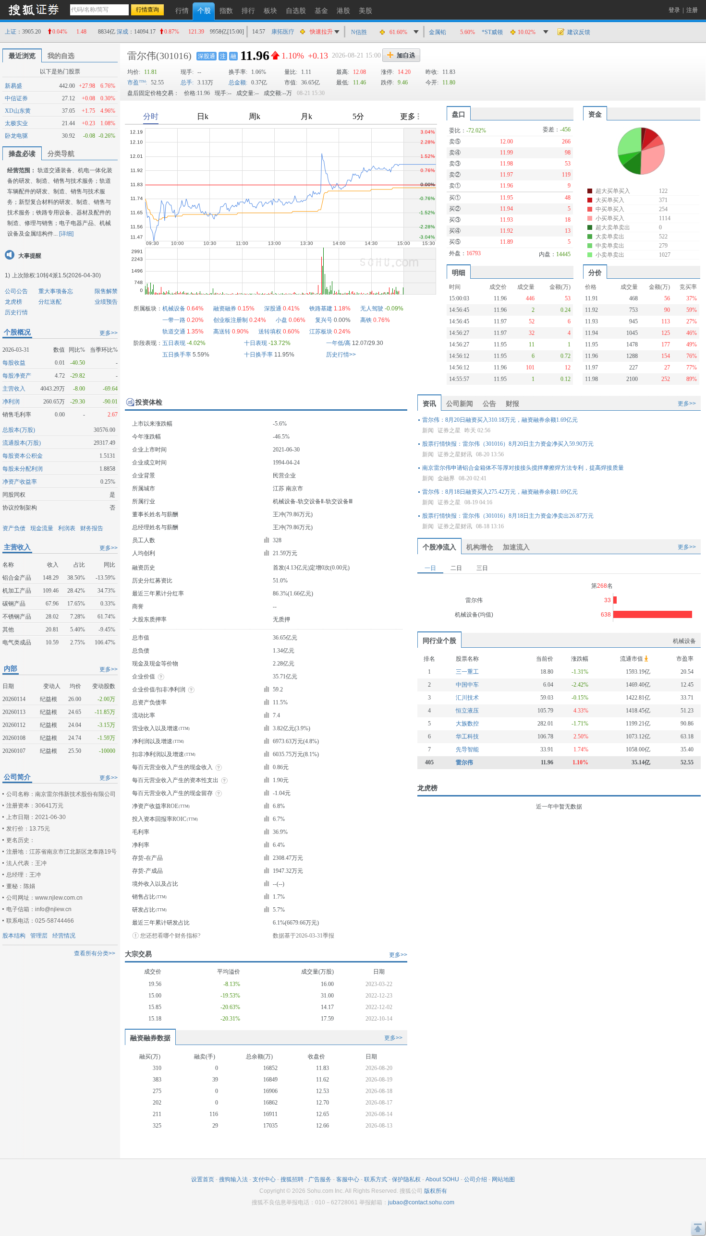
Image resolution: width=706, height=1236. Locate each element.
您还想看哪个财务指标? (170, 935)
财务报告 (91, 528)
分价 (595, 272)
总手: (187, 82)
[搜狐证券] (33, 9)
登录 (674, 10)
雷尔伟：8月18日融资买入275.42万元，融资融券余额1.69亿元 (500, 491)
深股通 (206, 56)
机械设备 (173, 308)
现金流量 (41, 528)
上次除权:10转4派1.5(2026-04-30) (56, 275)
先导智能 (467, 749)
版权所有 (435, 1191)
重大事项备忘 (55, 291)
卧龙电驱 (16, 135)
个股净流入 (439, 547)
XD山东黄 (18, 110)
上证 (10, 31)
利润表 (66, 528)
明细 (458, 272)
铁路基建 (320, 308)
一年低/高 (338, 343)
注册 (692, 10)
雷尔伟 (141, 55)
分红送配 (49, 301)
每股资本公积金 (22, 455)
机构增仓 (479, 547)
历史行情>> (341, 354)
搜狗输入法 (233, 1179)
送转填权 (269, 331)
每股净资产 (16, 375)
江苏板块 (320, 331)
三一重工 (467, 671)
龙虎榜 (13, 301)
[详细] (66, 233)
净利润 (11, 401)
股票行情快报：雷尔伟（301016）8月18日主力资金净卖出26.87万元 (508, 515)
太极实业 (16, 123)
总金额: (238, 82)
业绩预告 (106, 301)
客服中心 (347, 1179)
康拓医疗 (282, 31)
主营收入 (13, 388)
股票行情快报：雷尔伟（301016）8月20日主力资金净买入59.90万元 (508, 443)
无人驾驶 (371, 308)
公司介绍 (475, 1179)
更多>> (108, 333)
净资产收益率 (19, 481)
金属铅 (437, 32)
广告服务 (319, 1179)
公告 (489, 403)
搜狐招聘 (292, 1179)
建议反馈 (578, 32)
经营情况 (63, 935)
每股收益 (13, 362)
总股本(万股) (18, 430)
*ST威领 (492, 32)
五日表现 (173, 343)
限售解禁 (106, 291)
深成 (122, 31)
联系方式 (375, 1179)
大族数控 (467, 723)
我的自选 (61, 55)
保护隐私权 (406, 1179)
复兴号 (323, 320)
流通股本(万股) (21, 443)
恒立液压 (467, 710)
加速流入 (516, 547)
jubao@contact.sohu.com (421, 1202)
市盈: (137, 82)
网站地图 (503, 1179)
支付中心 (264, 1179)
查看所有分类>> (94, 953)
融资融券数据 (150, 1038)
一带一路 (173, 320)
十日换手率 (258, 354)
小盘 (281, 320)
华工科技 (467, 736)
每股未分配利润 (22, 468)
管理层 (39, 935)
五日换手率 (176, 354)
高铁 (366, 320)
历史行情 (16, 312)
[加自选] (401, 55)
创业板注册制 (230, 320)
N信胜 (359, 32)
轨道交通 (173, 331)
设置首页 (202, 1179)
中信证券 (16, 98)
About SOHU (442, 1179)
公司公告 (16, 291)
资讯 (429, 403)
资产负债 (13, 528)
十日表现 (255, 343)
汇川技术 (467, 697)
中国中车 (467, 684)
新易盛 (13, 86)
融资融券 (224, 308)
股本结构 (13, 935)
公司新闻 (459, 403)
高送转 (222, 331)
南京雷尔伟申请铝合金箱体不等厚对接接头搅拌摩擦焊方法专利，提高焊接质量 (523, 467)
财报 (512, 403)
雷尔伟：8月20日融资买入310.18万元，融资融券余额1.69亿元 (500, 419)
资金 (595, 114)
